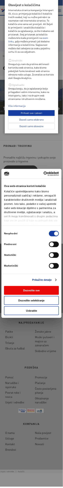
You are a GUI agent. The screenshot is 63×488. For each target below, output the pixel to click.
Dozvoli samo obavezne (31, 126)
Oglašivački (18, 84)
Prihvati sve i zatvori (31, 112)
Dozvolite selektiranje (31, 300)
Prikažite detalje (42, 279)
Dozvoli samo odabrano (31, 119)
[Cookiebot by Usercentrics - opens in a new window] (44, 174)
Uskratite (31, 310)
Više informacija (16, 105)
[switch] (54, 244)
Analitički (17, 60)
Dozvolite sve (31, 290)
